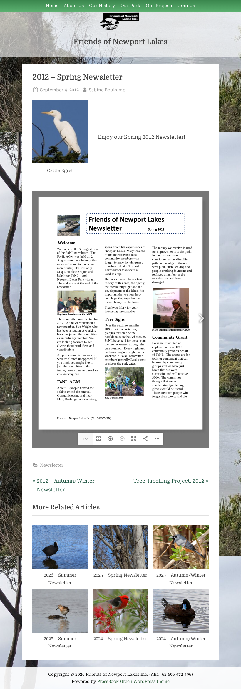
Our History (102, 5)
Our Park (130, 5)
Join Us (186, 5)
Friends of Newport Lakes (120, 41)
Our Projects (159, 5)
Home (52, 5)
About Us (74, 5)
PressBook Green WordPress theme (133, 681)
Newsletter (51, 465)
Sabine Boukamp (107, 89)
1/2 (85, 439)
